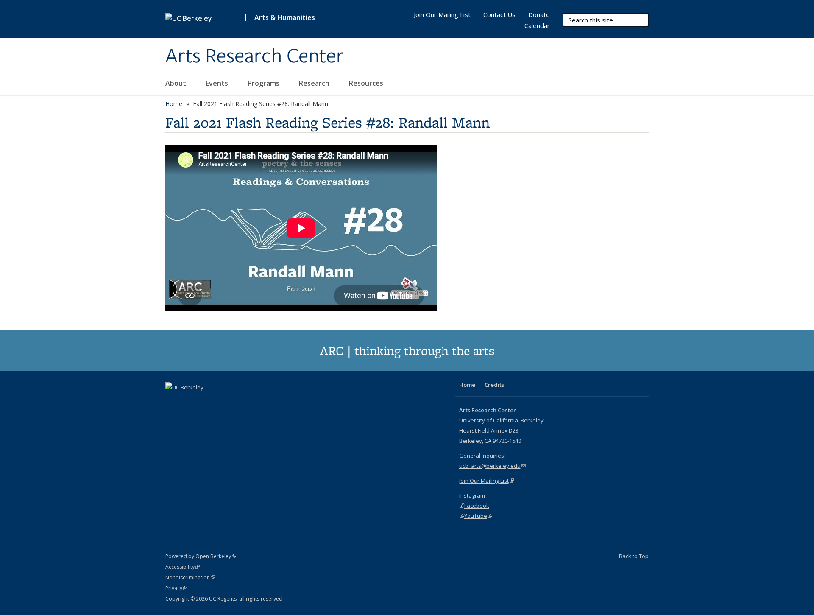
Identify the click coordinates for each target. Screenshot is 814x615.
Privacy (176, 588)
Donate (539, 14)
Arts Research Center (254, 56)
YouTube (478, 516)
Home (173, 104)
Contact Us (499, 14)
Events (218, 83)
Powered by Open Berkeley (200, 556)
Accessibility (182, 566)
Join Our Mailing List (442, 14)
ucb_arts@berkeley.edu (492, 466)
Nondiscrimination (190, 577)
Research (315, 83)
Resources (367, 83)
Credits (494, 385)
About (176, 83)
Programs (264, 83)
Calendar (537, 25)
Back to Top (634, 556)
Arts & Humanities (284, 17)
